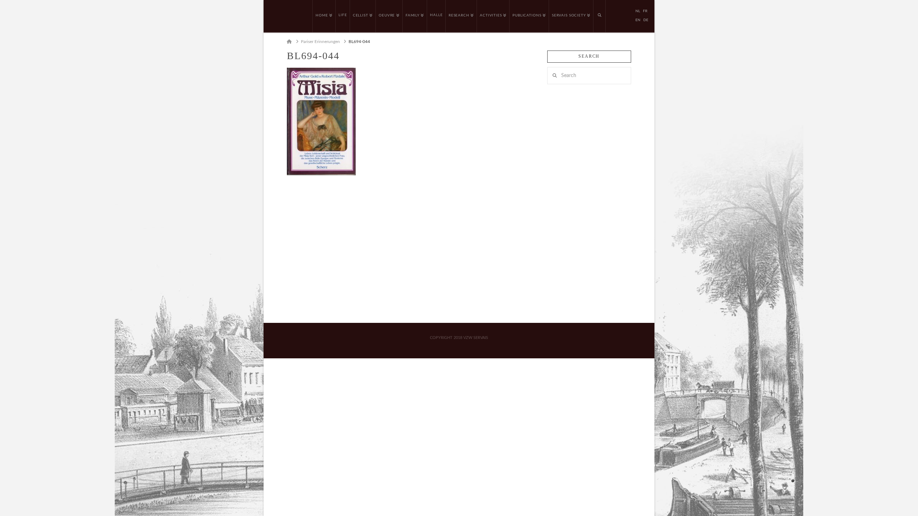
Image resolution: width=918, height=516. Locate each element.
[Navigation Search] (599, 16)
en (637, 20)
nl (637, 11)
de (645, 20)
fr (645, 11)
